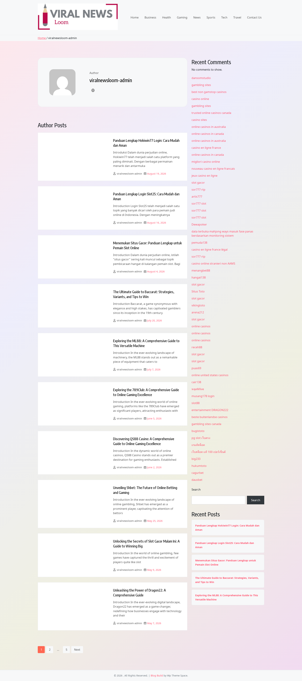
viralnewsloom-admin (129, 173)
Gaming (182, 17)
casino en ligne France (206, 148)
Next (77, 650)
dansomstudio (201, 78)
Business (150, 17)
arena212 (198, 312)
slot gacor (198, 183)
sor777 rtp (198, 189)
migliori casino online (206, 162)
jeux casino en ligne (204, 176)
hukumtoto (199, 466)
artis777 (197, 196)
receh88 (197, 347)
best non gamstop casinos (209, 92)
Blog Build (157, 675)
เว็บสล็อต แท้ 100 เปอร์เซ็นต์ (209, 452)
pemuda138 (199, 242)
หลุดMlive (198, 389)
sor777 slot (199, 203)
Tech (224, 17)
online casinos (201, 326)
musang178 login (203, 396)
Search (196, 489)
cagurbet (198, 473)
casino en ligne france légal (210, 249)
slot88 (196, 403)
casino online (200, 99)
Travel (237, 17)
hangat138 (199, 277)
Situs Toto (198, 291)
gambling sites (201, 85)
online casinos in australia (209, 127)
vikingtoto (198, 305)
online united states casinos (210, 375)
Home (135, 17)
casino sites (199, 120)
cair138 (196, 382)
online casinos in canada (208, 134)
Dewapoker (199, 224)
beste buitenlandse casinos (210, 417)
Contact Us (254, 17)
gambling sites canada (206, 424)
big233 (196, 459)
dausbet (197, 480)
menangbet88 (201, 270)
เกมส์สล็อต (198, 445)
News (197, 17)
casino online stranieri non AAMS (213, 263)
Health (166, 17)
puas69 (196, 368)
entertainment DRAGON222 (210, 410)
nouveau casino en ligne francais (213, 169)
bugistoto (198, 431)
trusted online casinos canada (211, 113)
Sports (211, 17)
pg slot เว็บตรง (201, 438)
